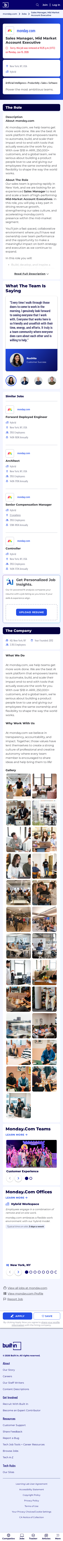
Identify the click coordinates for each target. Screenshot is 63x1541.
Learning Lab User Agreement (31, 1484)
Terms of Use (31, 1506)
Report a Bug (11, 1438)
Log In (56, 4)
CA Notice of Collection (31, 1517)
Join (45, 4)
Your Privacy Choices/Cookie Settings (31, 1511)
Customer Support (14, 1425)
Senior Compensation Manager (29, 504)
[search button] (37, 4)
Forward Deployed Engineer (26, 417)
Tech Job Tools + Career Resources (24, 1444)
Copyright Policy (31, 1495)
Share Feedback (12, 1431)
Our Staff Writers (13, 1382)
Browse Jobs (10, 1450)
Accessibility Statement (31, 1489)
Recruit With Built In (15, 1404)
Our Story (9, 1369)
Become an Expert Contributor (22, 1410)
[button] (11, 380)
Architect (13, 460)
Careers (7, 1376)
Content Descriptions (16, 1389)
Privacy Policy (31, 1500)
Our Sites (8, 1472)
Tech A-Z (8, 1457)
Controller (13, 548)
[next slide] (18, 1178)
